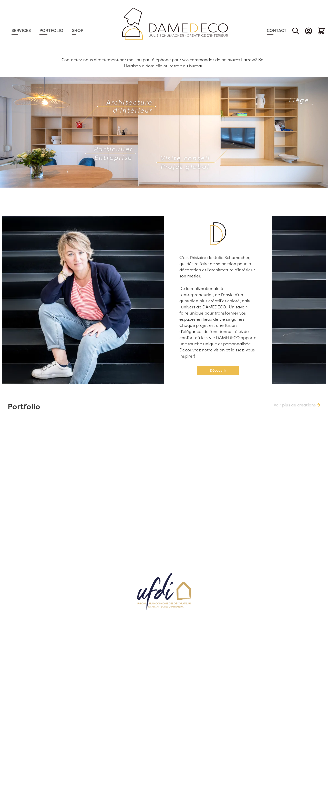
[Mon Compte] (308, 31)
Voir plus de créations (295, 405)
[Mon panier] (321, 31)
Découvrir (218, 370)
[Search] (296, 31)
